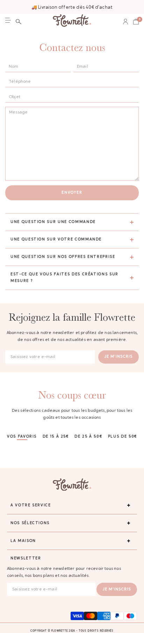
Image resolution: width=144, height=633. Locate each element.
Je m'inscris (118, 357)
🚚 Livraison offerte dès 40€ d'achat (72, 7)
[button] (18, 21)
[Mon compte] (125, 21)
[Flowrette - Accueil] (72, 21)
